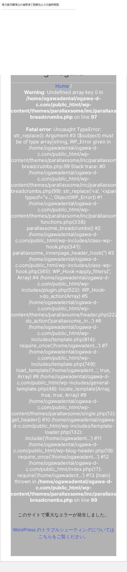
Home (62, 86)
